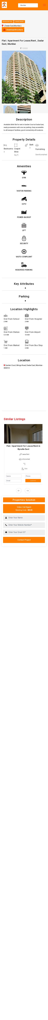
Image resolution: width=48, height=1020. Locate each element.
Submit (33, 481)
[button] (5, 78)
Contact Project (24, 540)
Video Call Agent (24, 508)
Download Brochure (14, 30)
